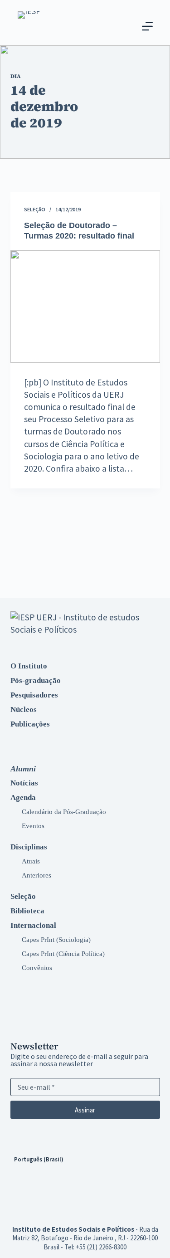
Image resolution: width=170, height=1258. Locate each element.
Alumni (23, 768)
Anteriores (36, 875)
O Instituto (28, 666)
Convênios (37, 967)
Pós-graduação (35, 680)
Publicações (30, 724)
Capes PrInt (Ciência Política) (63, 953)
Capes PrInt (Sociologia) (56, 939)
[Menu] (147, 26)
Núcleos (23, 709)
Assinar (85, 1110)
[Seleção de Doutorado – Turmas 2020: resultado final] (85, 306)
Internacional (33, 925)
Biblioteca (27, 911)
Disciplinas (28, 847)
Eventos (33, 825)
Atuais (31, 861)
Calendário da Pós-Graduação (64, 811)
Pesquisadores (34, 695)
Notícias (24, 783)
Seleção (34, 209)
